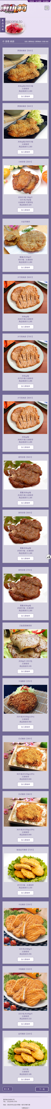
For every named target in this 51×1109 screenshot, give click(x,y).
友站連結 (46, 1)
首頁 (26, 41)
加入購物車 (25, 96)
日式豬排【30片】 (25, 739)
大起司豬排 (25, 222)
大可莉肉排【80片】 (25, 398)
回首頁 (32, 1)
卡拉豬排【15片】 (25, 904)
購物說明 (47, 8)
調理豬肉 (38, 41)
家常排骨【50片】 (25, 457)
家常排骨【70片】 (25, 570)
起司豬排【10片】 (25, 1034)
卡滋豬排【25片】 (25, 681)
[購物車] (48, 556)
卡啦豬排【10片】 (25, 969)
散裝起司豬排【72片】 (26, 850)
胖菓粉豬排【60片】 (25, 106)
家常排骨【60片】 (25, 513)
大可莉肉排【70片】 (25, 337)
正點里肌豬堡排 (25, 626)
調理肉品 (31, 41)
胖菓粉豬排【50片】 (25, 51)
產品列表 (3, 25)
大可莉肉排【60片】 (25, 277)
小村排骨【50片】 (25, 162)
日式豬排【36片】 (25, 794)
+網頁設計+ (25, 1108)
